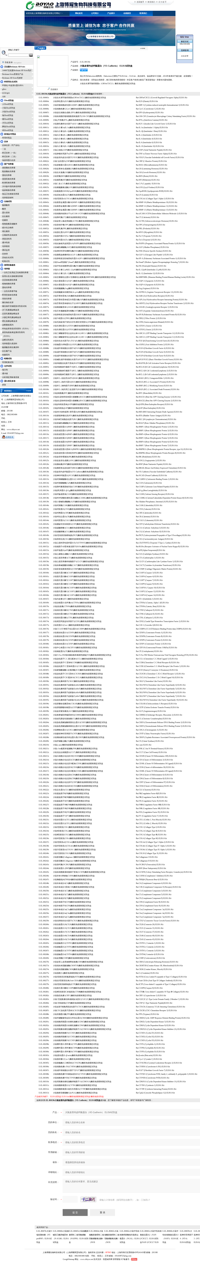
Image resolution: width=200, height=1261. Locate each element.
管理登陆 (116, 1259)
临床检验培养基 (8, 190)
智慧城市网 (107, 1259)
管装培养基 (7, 299)
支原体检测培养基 (9, 280)
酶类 (4, 209)
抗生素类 (6, 216)
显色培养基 (7, 175)
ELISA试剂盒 (55, 1096)
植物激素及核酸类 (9, 224)
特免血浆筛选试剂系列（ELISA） (16, 329)
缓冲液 (5, 373)
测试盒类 (6, 250)
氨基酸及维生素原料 (10, 347)
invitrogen (6, 93)
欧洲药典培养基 (8, 183)
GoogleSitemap (68, 1259)
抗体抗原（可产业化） (11, 145)
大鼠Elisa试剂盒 (8, 112)
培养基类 (6, 246)
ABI (3, 97)
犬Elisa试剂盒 (7, 123)
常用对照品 (7, 138)
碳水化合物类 (7, 228)
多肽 (4, 385)
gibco (4, 89)
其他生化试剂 (7, 257)
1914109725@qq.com (123, 1256)
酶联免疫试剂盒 (97, 1096)
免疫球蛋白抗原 (8, 160)
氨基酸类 (6, 205)
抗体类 (5, 254)
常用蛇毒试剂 (7, 362)
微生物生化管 (7, 302)
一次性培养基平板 (9, 291)
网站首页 (79, 13)
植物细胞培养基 (8, 284)
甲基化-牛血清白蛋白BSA (12, 85)
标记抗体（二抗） (9, 156)
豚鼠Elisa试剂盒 (8, 126)
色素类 (5, 220)
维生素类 (6, 231)
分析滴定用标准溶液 (10, 377)
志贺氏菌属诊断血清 (10, 314)
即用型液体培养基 (9, 295)
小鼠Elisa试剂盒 (8, 108)
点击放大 (54, 89)
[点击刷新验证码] (88, 1199)
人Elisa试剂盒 (7, 104)
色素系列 (6, 355)
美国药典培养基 (8, 179)
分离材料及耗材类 (9, 235)
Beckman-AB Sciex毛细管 (12, 78)
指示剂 (5, 370)
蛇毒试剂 (6, 261)
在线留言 (127, 13)
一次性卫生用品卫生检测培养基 (15, 272)
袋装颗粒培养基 (8, 168)
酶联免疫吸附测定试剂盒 (80, 1096)
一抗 (4, 149)
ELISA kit (65, 1096)
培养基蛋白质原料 (9, 343)
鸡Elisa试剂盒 (7, 130)
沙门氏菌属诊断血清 (10, 310)
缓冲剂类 (6, 242)
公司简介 (95, 13)
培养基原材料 (7, 198)
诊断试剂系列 (7, 340)
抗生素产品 (7, 351)
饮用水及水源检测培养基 (12, 276)
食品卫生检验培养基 (10, 194)
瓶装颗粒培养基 (8, 171)
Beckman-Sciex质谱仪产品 (12, 74)
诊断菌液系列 (7, 325)
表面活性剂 (7, 239)
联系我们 (143, 13)
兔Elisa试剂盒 (7, 115)
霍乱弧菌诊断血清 (9, 321)
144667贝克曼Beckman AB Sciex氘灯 (17, 70)
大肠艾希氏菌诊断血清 (11, 317)
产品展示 (111, 13)
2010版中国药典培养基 (11, 186)
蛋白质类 (6, 213)
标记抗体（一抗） (9, 153)
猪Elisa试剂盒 (7, 119)
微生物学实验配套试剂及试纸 (14, 306)
